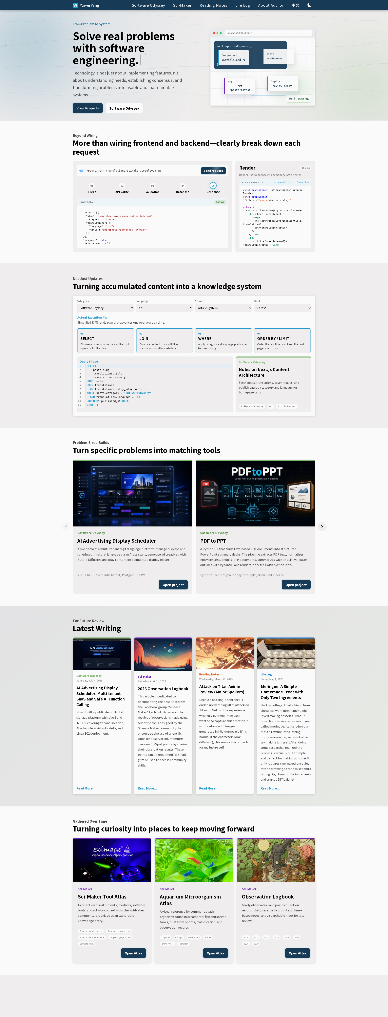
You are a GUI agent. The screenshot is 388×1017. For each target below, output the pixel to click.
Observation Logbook (268, 896)
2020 (246, 943)
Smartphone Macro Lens (119, 931)
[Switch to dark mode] (309, 5)
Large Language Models (120, 937)
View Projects (88, 108)
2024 (266, 937)
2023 (276, 937)
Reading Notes (213, 5)
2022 (286, 937)
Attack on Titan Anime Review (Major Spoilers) (221, 689)
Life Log (242, 5)
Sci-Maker (182, 5)
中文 (295, 5)
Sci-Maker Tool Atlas (102, 896)
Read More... (86, 788)
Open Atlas (133, 953)
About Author (271, 5)
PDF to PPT (213, 540)
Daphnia (166, 937)
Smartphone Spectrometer (92, 937)
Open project (173, 584)
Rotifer (208, 937)
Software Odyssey (148, 5)
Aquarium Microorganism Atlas (190, 899)
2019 (256, 943)
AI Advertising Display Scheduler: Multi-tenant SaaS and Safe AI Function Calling (100, 696)
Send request (213, 171)
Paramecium (194, 937)
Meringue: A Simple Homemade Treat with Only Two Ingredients (282, 692)
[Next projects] (322, 526)
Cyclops (179, 937)
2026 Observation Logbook (163, 688)
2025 (256, 937)
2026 (246, 937)
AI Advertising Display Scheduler (116, 540)
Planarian (183, 943)
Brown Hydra (168, 943)
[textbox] (152, 228)
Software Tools (86, 943)
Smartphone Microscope (91, 931)
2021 (296, 937)
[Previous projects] (65, 526)
